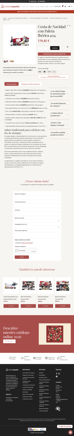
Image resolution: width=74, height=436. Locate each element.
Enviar (22, 257)
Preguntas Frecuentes (28, 375)
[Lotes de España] (10, 6)
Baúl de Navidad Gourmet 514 (43, 298)
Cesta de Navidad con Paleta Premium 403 (11, 298)
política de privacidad (27, 243)
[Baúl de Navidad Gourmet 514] (45, 285)
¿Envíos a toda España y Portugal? (57, 123)
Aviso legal (25, 392)
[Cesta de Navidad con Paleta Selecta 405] (70, 25)
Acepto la (24, 243)
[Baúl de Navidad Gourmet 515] (28, 285)
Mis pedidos (42, 375)
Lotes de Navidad (43, 411)
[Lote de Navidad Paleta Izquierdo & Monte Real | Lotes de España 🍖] (19, 56)
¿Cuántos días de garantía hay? (56, 114)
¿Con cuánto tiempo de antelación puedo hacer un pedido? (57, 93)
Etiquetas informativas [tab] (30, 84)
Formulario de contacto (29, 373)
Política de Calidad (27, 389)
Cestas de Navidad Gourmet (44, 405)
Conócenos (9, 399)
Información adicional (21, 230)
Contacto (51, 6)
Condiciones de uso (28, 399)
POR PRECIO (32, 6)
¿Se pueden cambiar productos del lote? (57, 133)
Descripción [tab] (11, 84)
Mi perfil (41, 373)
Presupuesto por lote (21, 224)
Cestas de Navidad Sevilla (44, 394)
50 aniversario (9, 400)
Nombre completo (20, 194)
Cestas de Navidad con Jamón (45, 398)
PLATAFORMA (42, 6)
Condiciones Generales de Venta (28, 378)
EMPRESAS (47, 6)
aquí (30, 70)
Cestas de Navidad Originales (44, 401)
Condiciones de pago (28, 387)
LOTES (27, 6)
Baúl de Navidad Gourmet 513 (60, 298)
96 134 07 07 (33, 1)
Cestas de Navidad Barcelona (44, 390)
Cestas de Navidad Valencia (44, 386)
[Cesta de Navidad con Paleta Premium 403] (67, 25)
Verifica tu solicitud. (20, 246)
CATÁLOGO (37, 6)
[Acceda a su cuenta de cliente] (66, 6)
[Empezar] (70, 432)
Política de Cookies (27, 396)
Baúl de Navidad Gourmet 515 (26, 298)
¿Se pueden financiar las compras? (58, 104)
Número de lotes (19, 218)
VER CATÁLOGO (9, 341)
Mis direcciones (43, 377)
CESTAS (23, 6)
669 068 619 (42, 1)
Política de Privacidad (28, 394)
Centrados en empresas (12, 397)
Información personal (44, 380)
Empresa (17, 210)
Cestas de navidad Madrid (44, 382)
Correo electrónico (20, 202)
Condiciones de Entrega (29, 385)
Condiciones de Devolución (26, 382)
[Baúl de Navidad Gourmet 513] (63, 285)
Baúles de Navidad (43, 408)
